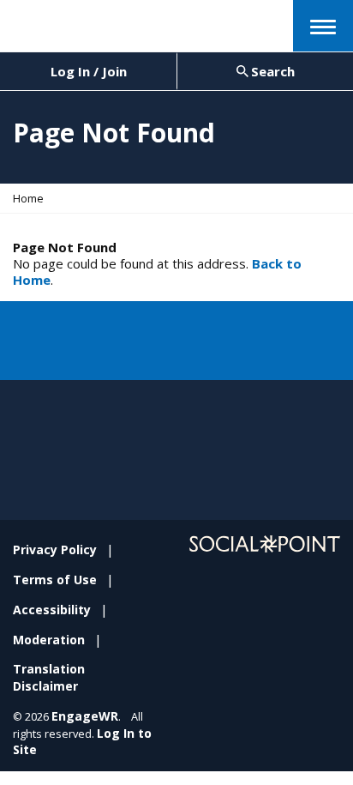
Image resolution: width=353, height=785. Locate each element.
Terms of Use (55, 579)
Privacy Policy (55, 549)
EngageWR (84, 716)
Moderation (49, 639)
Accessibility (52, 609)
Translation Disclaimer (49, 677)
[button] (323, 25)
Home (28, 198)
